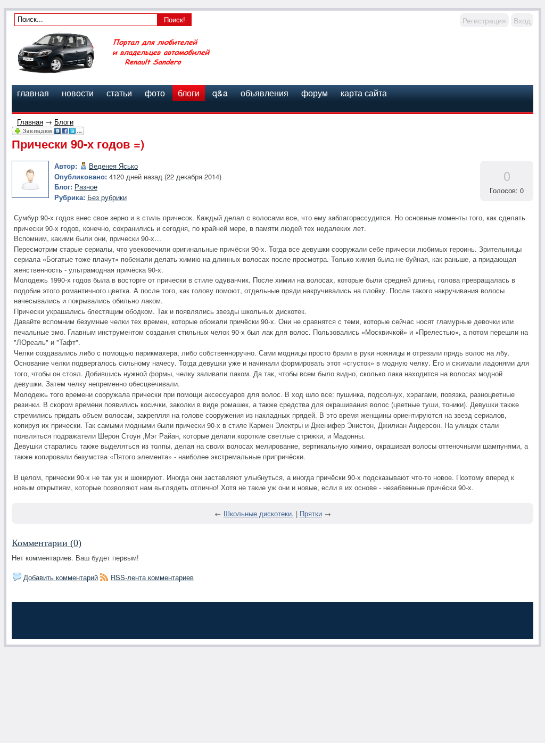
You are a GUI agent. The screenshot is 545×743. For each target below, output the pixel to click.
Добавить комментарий (60, 577)
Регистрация (484, 20)
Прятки (311, 513)
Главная (30, 122)
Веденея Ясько (113, 166)
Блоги (63, 122)
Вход (522, 20)
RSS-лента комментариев (152, 577)
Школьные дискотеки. (259, 513)
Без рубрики (107, 197)
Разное (86, 186)
